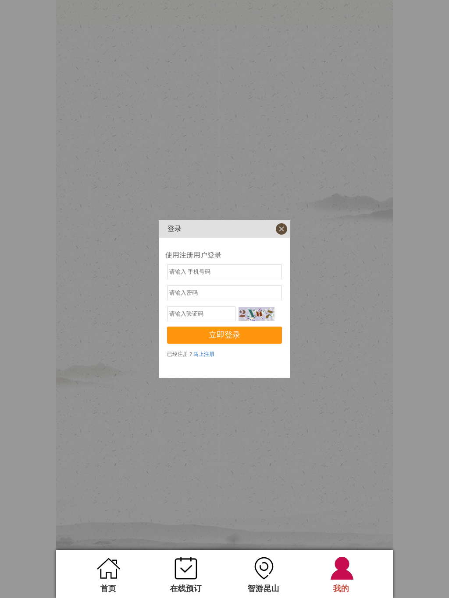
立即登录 (224, 335)
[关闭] (281, 229)
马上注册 (203, 354)
